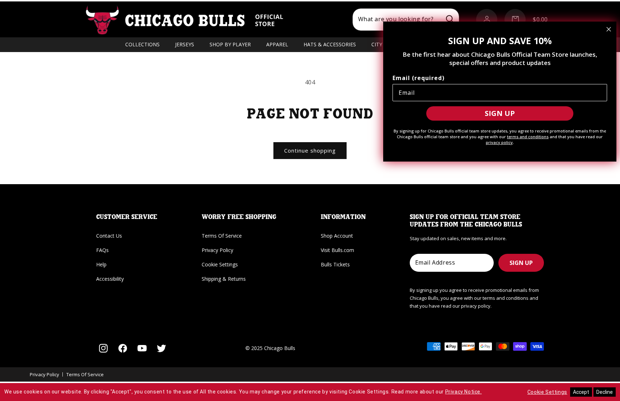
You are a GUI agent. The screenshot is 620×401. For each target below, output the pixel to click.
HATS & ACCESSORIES (330, 44)
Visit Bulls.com (337, 250)
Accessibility (110, 278)
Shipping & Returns (224, 278)
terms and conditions (528, 136)
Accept (581, 392)
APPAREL (277, 44)
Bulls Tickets (335, 264)
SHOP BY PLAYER (230, 44)
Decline (604, 392)
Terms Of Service (222, 235)
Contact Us (109, 235)
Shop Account (337, 235)
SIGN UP (521, 263)
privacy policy (499, 142)
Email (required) (419, 78)
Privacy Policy (217, 250)
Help (101, 264)
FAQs (102, 250)
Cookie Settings (220, 264)
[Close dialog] (609, 29)
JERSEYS (184, 44)
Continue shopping (310, 150)
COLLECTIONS (142, 44)
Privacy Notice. (463, 392)
